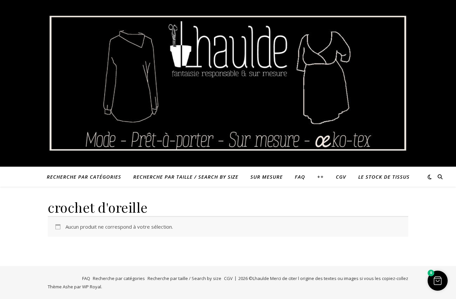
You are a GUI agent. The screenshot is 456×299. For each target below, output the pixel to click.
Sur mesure (266, 176)
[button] (438, 281)
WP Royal (91, 287)
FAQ (300, 176)
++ (320, 176)
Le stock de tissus (384, 176)
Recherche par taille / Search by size (185, 176)
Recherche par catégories (84, 176)
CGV (341, 176)
